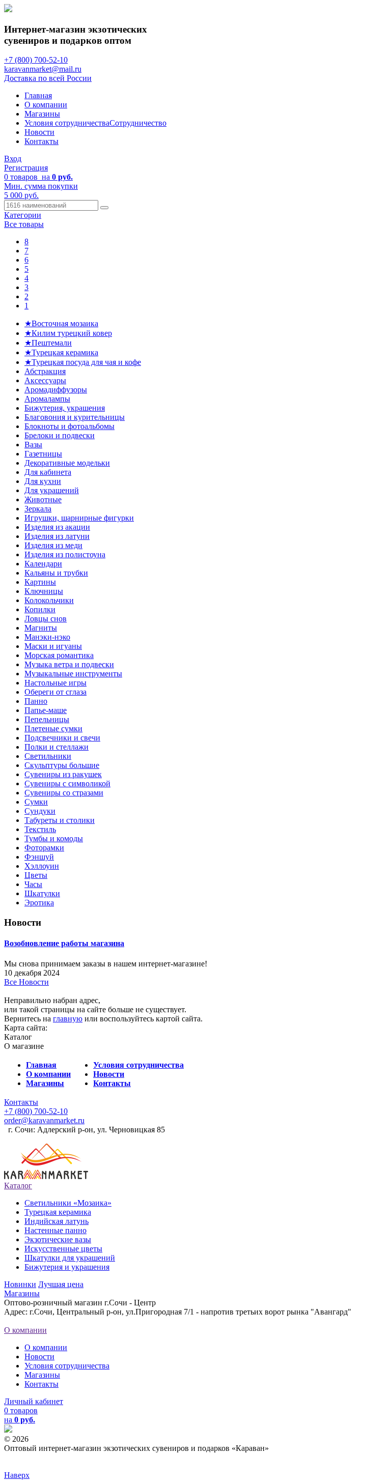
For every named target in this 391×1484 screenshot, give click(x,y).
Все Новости (26, 982)
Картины (40, 582)
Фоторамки (44, 847)
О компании (45, 104)
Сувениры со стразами (63, 792)
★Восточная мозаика (61, 323)
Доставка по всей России (48, 78)
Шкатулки (42, 893)
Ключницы (43, 591)
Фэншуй (39, 856)
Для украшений (51, 490)
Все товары (24, 224)
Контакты (41, 141)
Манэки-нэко (47, 637)
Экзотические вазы (57, 1239)
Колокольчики (49, 600)
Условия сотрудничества (66, 123)
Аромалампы (47, 398)
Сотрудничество (137, 123)
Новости (39, 132)
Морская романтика (59, 655)
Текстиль (40, 829)
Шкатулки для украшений (69, 1257)
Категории (22, 215)
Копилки (39, 609)
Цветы (35, 875)
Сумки (36, 801)
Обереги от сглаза (55, 692)
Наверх (17, 1475)
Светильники (47, 756)
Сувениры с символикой (67, 783)
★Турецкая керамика (61, 352)
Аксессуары (45, 380)
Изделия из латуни (57, 536)
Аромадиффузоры (55, 389)
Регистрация (26, 167)
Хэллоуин (41, 866)
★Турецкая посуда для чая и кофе (82, 362)
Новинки (20, 1284)
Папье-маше (45, 710)
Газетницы (43, 453)
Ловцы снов (45, 618)
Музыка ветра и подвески (69, 664)
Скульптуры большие (61, 765)
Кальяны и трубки (56, 572)
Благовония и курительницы (74, 417)
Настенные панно (55, 1230)
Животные (43, 499)
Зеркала (37, 508)
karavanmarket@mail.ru (42, 69)
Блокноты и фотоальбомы (69, 426)
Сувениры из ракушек (63, 774)
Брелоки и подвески (59, 435)
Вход (12, 158)
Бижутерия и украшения (66, 1267)
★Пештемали (48, 342)
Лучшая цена (60, 1284)
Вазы (33, 444)
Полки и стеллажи (56, 747)
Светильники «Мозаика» (67, 1202)
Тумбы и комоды (53, 838)
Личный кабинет (33, 1401)
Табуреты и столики (59, 820)
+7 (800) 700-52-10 (36, 59)
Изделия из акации (57, 527)
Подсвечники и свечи (62, 737)
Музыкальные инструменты (73, 673)
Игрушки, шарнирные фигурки (79, 517)
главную (67, 1018)
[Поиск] (104, 207)
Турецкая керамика (57, 1212)
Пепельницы (46, 719)
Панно (35, 701)
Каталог (18, 1185)
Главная (38, 95)
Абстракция (45, 371)
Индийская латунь (56, 1221)
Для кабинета (47, 472)
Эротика (39, 902)
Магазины (42, 113)
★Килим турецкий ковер (68, 333)
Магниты (40, 627)
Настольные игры (55, 682)
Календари (43, 563)
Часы (33, 884)
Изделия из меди (53, 545)
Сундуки (39, 811)
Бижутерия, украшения (64, 408)
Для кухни (42, 481)
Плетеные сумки (53, 728)
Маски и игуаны (53, 646)
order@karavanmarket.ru (44, 1120)
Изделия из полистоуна (64, 554)
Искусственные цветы (63, 1248)
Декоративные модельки (67, 463)
